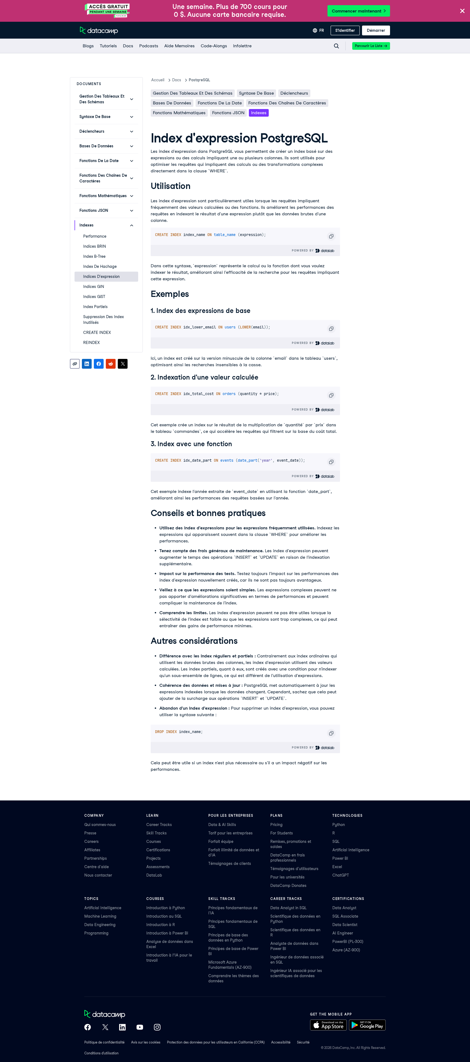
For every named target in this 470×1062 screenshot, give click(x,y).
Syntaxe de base (256, 93)
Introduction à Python (165, 908)
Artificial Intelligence (350, 850)
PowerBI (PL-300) (347, 941)
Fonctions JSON (228, 112)
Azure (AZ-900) (346, 950)
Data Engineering (100, 925)
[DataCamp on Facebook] (87, 1028)
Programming (96, 933)
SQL (335, 841)
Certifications (158, 850)
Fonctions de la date (220, 102)
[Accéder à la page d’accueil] (99, 30)
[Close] (462, 11)
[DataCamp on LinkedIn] (122, 1028)
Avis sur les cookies (145, 1042)
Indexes (259, 112)
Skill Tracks (156, 833)
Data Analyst (344, 908)
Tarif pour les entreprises (230, 833)
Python (338, 824)
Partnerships (95, 858)
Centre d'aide (96, 867)
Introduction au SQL (164, 916)
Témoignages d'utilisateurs (294, 869)
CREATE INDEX (97, 332)
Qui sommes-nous (100, 824)
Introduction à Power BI (167, 933)
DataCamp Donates (288, 885)
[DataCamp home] (122, 1015)
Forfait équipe (220, 841)
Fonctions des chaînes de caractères (287, 102)
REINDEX (91, 342)
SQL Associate (345, 916)
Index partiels (95, 307)
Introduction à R (160, 925)
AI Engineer (342, 933)
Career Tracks (159, 824)
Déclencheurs (294, 93)
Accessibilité (280, 1042)
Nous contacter (98, 875)
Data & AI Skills (222, 824)
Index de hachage (100, 266)
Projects (153, 858)
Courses (153, 841)
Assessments (158, 867)
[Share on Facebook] (99, 364)
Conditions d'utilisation (101, 1053)
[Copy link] (75, 364)
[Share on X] (123, 364)
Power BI (340, 858)
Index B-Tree (94, 256)
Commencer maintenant (356, 11)
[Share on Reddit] (111, 364)
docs (176, 80)
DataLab (154, 875)
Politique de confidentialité (104, 1042)
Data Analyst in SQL (288, 908)
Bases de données (172, 102)
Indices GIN (93, 286)
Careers (91, 841)
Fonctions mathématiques (179, 112)
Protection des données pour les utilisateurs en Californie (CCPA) (216, 1042)
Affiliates (92, 850)
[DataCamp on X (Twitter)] (105, 1028)
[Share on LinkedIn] (87, 364)
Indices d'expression (101, 276)
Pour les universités (287, 877)
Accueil (158, 80)
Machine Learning (100, 916)
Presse (90, 833)
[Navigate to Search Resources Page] (336, 46)
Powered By (303, 250)
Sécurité (303, 1042)
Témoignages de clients (229, 863)
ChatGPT (340, 875)
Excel (337, 867)
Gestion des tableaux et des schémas (193, 93)
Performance (94, 236)
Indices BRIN (94, 246)
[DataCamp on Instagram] (157, 1028)
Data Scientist (344, 925)
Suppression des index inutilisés (103, 320)
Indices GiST (94, 296)
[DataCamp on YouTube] (140, 1028)
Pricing (276, 824)
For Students (281, 833)
